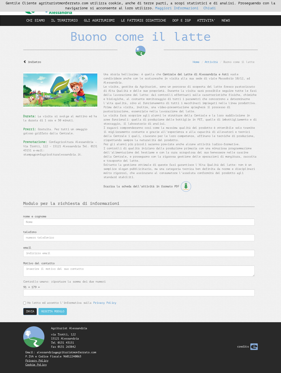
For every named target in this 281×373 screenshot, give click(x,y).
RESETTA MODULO (52, 311)
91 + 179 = (31, 287)
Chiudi (209, 8)
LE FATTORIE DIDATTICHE (143, 20)
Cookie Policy (36, 364)
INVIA (30, 311)
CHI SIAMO (35, 20)
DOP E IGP (181, 20)
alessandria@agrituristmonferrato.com (66, 352)
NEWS (226, 20)
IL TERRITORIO (64, 20)
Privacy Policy (104, 302)
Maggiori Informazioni (177, 8)
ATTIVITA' (206, 20)
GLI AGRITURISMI (99, 20)
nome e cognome (34, 216)
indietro (34, 62)
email (27, 247)
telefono (29, 232)
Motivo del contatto (39, 263)
